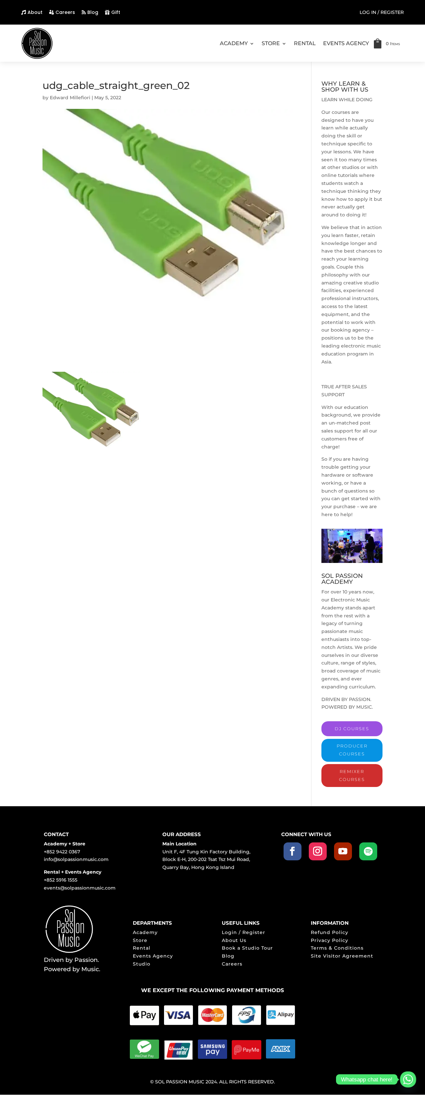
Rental (141, 948)
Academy (145, 932)
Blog (92, 12)
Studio (141, 964)
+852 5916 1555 (60, 880)
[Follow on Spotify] (368, 851)
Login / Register (243, 932)
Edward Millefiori (70, 98)
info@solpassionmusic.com (76, 859)
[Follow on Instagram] (317, 851)
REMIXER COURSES (352, 775)
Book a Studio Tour (247, 948)
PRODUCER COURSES (352, 749)
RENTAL (305, 43)
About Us (234, 940)
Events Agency (153, 956)
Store (140, 940)
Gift (115, 12)
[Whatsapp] (408, 1079)
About (35, 12)
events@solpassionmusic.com (80, 888)
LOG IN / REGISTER (382, 12)
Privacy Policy (329, 940)
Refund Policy (329, 932)
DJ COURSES (352, 728)
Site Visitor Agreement (342, 956)
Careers (65, 12)
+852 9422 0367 (62, 852)
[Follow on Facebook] (292, 851)
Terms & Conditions (337, 948)
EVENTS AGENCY (346, 43)
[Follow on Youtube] (343, 851)
